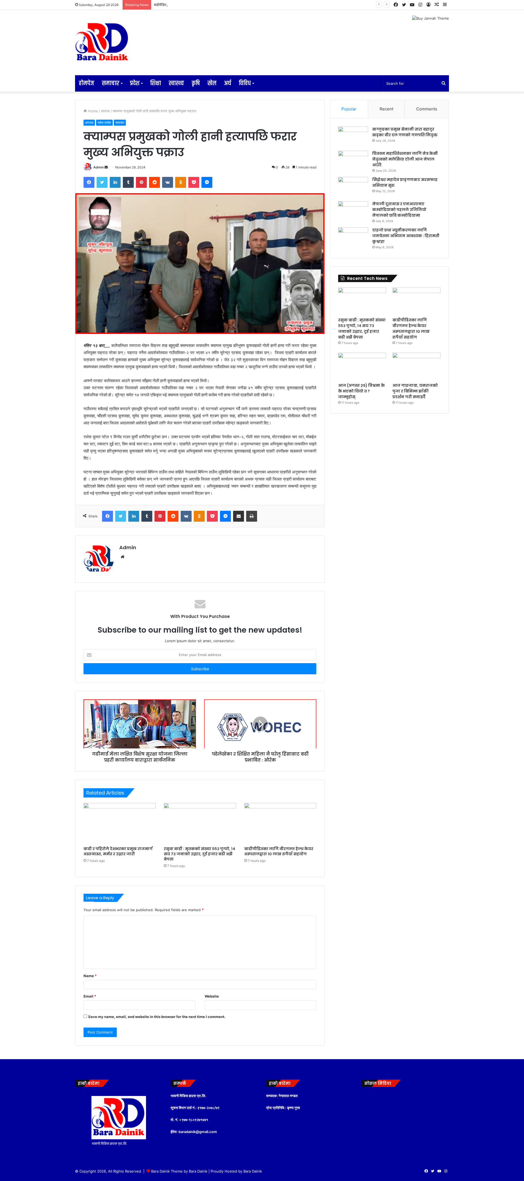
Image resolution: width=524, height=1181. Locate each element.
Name (90, 976)
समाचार (110, 83)
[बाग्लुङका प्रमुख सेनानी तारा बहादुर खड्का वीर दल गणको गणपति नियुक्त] (353, 136)
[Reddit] (154, 182)
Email (90, 996)
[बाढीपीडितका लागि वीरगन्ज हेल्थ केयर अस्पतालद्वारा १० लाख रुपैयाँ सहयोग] (280, 823)
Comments (426, 108)
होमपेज (86, 83)
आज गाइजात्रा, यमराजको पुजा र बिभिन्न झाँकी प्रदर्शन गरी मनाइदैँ (415, 391)
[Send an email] (106, 167)
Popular (348, 108)
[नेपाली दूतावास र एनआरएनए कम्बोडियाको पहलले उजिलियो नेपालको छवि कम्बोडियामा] (353, 211)
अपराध (105, 111)
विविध (245, 83)
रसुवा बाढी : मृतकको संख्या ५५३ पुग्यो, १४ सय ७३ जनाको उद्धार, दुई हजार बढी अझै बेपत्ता (199, 854)
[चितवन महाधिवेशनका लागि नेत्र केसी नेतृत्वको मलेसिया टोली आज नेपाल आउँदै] (353, 161)
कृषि (196, 83)
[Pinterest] (141, 182)
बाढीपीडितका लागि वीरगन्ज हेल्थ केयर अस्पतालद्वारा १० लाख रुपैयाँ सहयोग (201, 4)
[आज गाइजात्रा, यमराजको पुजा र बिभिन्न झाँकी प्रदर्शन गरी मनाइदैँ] (416, 366)
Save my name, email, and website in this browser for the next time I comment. (156, 1016)
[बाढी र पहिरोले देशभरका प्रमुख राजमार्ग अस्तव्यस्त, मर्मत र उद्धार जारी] (120, 823)
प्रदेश (134, 83)
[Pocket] (193, 182)
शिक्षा (155, 83)
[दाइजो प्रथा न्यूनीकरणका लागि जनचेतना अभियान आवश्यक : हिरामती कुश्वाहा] (353, 237)
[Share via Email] (238, 516)
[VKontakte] (167, 182)
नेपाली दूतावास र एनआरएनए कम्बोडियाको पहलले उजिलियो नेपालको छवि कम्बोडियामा (399, 209)
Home (92, 111)
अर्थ (227, 83)
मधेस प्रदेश (104, 122)
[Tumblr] (128, 182)
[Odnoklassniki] (180, 182)
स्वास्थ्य (176, 83)
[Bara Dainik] (102, 42)
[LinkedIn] (115, 182)
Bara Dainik (252, 1171)
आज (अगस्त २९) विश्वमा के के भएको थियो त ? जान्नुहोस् (361, 391)
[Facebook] (89, 182)
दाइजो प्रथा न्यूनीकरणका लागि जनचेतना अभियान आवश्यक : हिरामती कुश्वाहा (405, 235)
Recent (386, 108)
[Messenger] (206, 182)
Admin (98, 167)
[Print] (251, 516)
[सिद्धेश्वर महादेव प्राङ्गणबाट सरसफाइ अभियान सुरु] (353, 187)
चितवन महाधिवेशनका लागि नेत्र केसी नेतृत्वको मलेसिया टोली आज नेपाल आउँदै (405, 159)
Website (212, 996)
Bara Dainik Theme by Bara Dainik (179, 1171)
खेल (211, 83)
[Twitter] (102, 182)
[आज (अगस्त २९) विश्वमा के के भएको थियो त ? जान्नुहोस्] (362, 366)
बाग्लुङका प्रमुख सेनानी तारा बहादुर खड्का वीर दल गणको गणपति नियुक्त (404, 132)
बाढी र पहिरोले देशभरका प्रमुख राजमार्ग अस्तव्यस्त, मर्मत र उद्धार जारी (118, 851)
